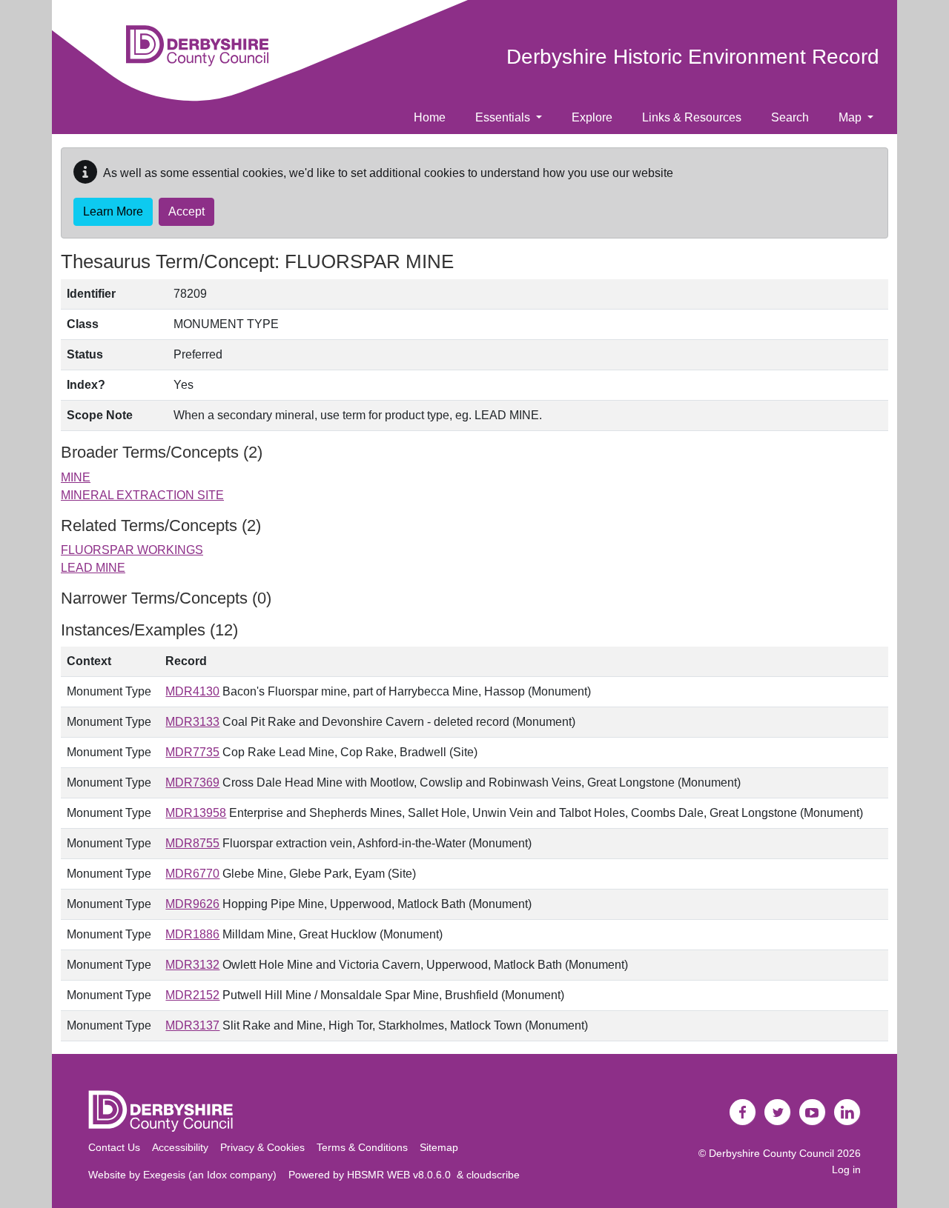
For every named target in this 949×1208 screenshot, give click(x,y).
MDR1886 (192, 934)
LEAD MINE (93, 567)
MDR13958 (195, 813)
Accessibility (180, 1147)
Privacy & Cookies (262, 1147)
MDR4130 (192, 691)
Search (790, 117)
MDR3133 (192, 721)
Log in (846, 1169)
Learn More (113, 211)
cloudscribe (493, 1175)
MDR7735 (192, 752)
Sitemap (439, 1147)
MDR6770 (192, 873)
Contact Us (114, 1147)
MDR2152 (192, 995)
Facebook (743, 1112)
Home (430, 117)
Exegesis (164, 1175)
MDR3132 (192, 964)
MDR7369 (192, 782)
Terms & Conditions (362, 1147)
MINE (75, 477)
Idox (217, 1175)
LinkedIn (847, 1112)
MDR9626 (192, 904)
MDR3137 (192, 1025)
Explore (592, 117)
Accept (186, 211)
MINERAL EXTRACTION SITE (142, 495)
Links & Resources (691, 117)
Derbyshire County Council (771, 1153)
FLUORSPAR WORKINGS (132, 550)
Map (851, 117)
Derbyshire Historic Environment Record (692, 56)
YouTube (812, 1112)
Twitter (777, 1112)
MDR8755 (192, 843)
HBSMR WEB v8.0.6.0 (402, 1175)
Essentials (504, 117)
